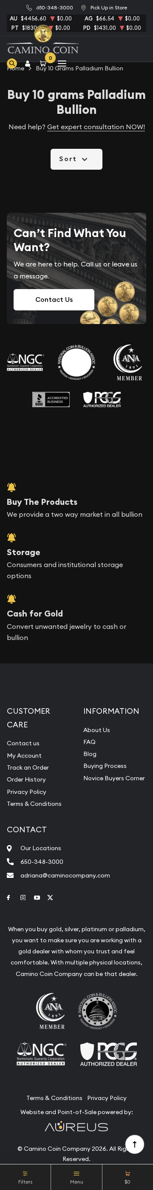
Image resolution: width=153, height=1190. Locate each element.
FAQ (89, 742)
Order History (26, 779)
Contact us (23, 743)
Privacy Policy (26, 792)
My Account (24, 755)
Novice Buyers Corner (114, 778)
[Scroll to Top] (134, 1144)
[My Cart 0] (44, 63)
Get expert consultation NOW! (96, 126)
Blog (89, 754)
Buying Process (105, 766)
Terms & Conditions (34, 804)
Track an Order (28, 767)
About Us (96, 730)
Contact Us (54, 299)
